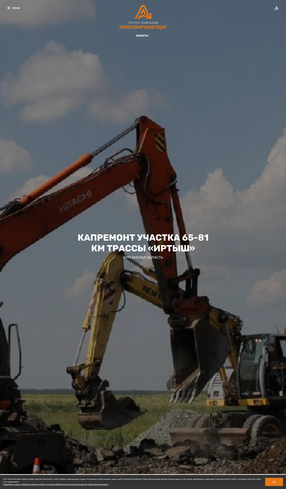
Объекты (142, 35)
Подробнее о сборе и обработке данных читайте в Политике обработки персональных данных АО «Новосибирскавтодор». (56, 484)
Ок (274, 482)
